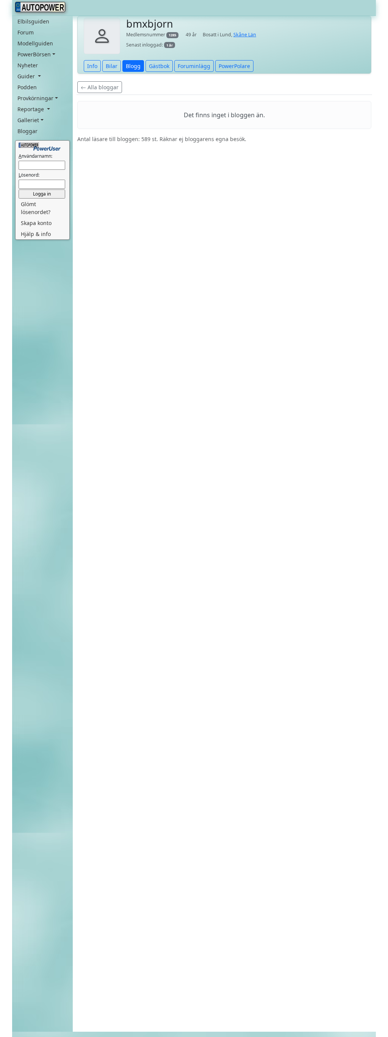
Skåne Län (244, 34)
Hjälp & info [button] (36, 234)
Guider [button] (26, 76)
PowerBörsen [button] (34, 54)
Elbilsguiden (33, 21)
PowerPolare (234, 66)
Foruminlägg (194, 66)
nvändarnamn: (35, 156)
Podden (27, 87)
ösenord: (29, 175)
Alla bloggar (102, 87)
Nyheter (27, 65)
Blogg (133, 66)
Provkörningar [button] (35, 98)
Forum (25, 32)
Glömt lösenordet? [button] (35, 208)
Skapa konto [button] (36, 223)
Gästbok (159, 66)
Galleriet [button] (28, 120)
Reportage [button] (31, 109)
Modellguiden (35, 43)
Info (92, 66)
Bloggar (27, 131)
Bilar (111, 66)
